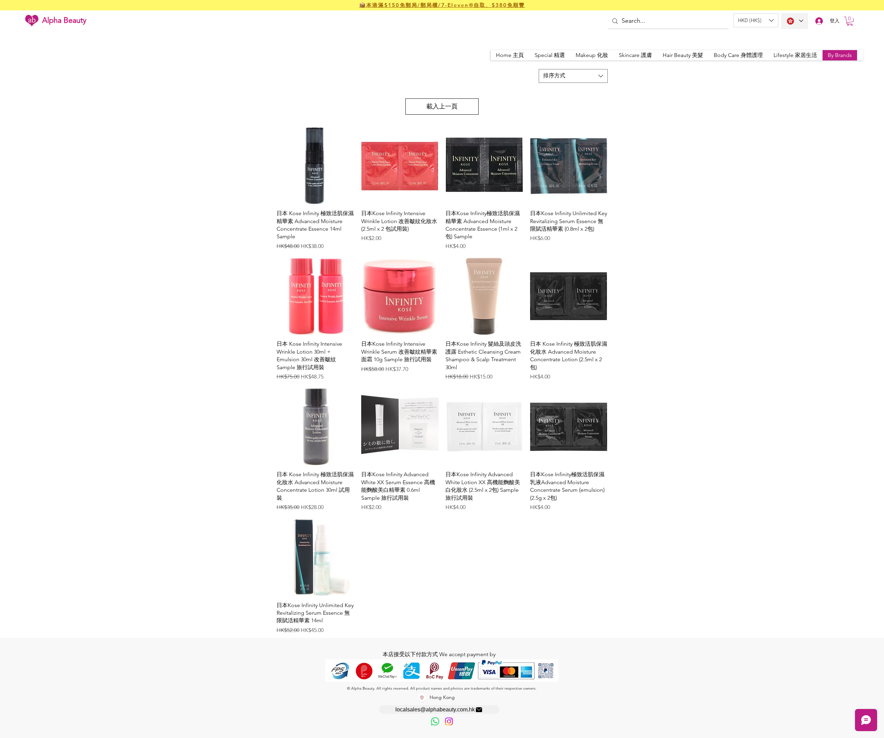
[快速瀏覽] (315, 165)
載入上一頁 (442, 106)
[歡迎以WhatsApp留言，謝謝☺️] (435, 721)
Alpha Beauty (64, 20)
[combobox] (573, 76)
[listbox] (755, 20)
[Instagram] (449, 721)
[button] (755, 20)
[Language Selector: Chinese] (794, 21)
